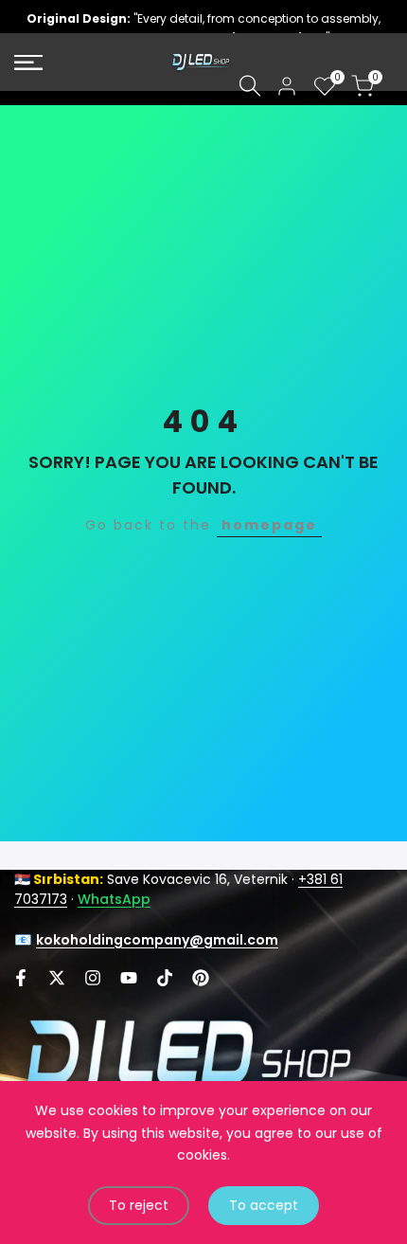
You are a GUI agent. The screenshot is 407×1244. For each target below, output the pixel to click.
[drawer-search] (249, 86)
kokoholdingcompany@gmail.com (157, 939)
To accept (263, 1205)
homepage (269, 524)
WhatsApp (114, 899)
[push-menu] (28, 62)
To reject (138, 1205)
